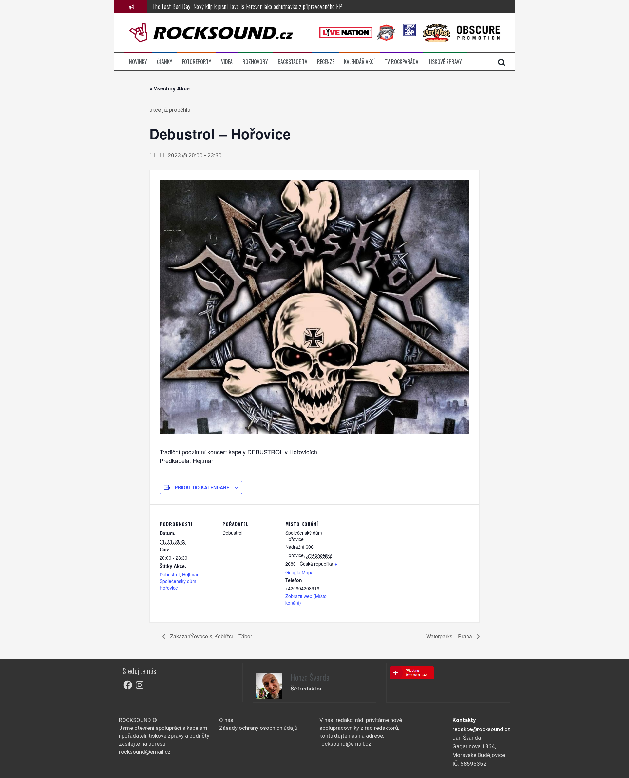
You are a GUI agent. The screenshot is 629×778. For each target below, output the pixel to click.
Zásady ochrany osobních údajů (258, 728)
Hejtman (191, 574)
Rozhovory (255, 62)
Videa (227, 62)
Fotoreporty (196, 62)
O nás (226, 720)
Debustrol (170, 574)
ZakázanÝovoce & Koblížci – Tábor (210, 636)
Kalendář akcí (359, 62)
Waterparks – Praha (449, 636)
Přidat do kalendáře (202, 487)
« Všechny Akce (169, 88)
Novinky (138, 62)
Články (164, 62)
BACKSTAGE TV (292, 62)
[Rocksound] (211, 32)
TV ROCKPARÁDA (401, 62)
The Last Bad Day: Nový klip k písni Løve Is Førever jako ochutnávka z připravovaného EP (247, 6)
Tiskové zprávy (445, 62)
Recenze (325, 62)
